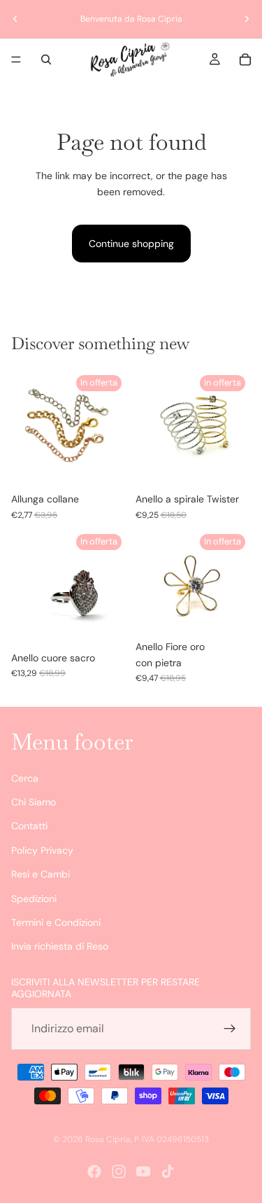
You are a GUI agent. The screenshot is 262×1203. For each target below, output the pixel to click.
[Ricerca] (46, 59)
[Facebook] (94, 1171)
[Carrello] (245, 59)
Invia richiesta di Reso (59, 946)
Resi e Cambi (40, 874)
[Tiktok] (167, 1171)
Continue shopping (131, 243)
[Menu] (16, 59)
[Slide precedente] (15, 18)
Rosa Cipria (108, 1139)
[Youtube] (143, 1171)
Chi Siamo (33, 802)
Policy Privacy (42, 850)
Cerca (24, 777)
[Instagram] (118, 1171)
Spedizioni (34, 898)
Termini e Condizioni (56, 922)
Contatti (29, 825)
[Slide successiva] (246, 18)
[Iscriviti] (230, 1028)
